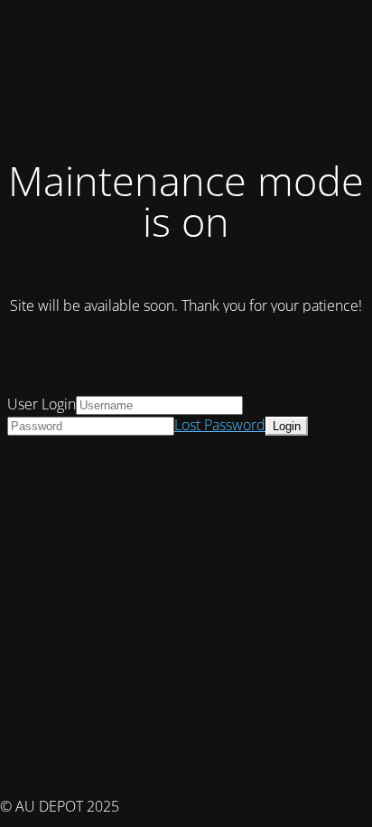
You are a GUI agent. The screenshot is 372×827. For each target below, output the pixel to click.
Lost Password (219, 425)
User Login (41, 404)
